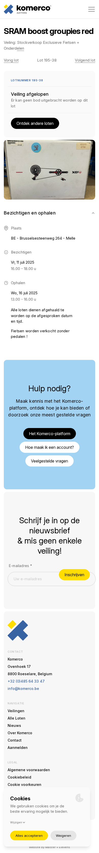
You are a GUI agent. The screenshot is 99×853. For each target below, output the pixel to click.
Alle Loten (16, 718)
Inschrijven (74, 574)
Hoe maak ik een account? (49, 447)
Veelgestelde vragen (49, 460)
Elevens (64, 847)
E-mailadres (20, 566)
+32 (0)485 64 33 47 (26, 681)
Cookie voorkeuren (24, 784)
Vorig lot (11, 60)
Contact (15, 740)
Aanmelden (18, 747)
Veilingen (16, 711)
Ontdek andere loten (35, 123)
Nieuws (14, 725)
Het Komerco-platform (49, 433)
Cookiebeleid (19, 777)
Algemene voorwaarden (29, 770)
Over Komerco (20, 733)
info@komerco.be (23, 688)
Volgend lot (85, 60)
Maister (50, 847)
